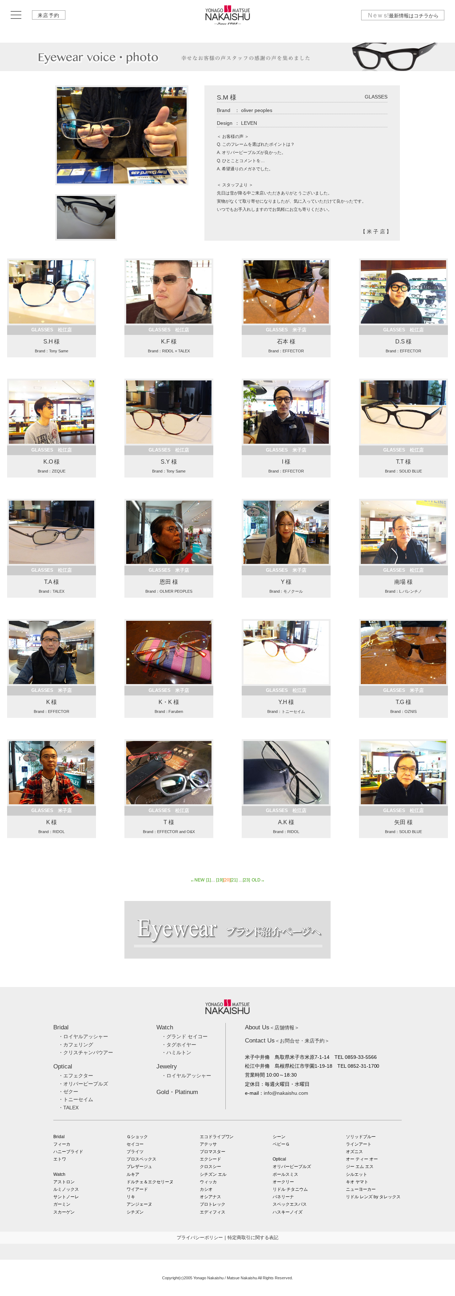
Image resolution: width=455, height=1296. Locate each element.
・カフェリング (75, 1044)
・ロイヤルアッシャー (83, 1036)
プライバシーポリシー (200, 1237)
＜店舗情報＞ (272, 1027)
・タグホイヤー (178, 1044)
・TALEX (68, 1107)
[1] (208, 880)
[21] (233, 880)
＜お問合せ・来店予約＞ (287, 1041)
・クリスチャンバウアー (85, 1052)
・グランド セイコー (184, 1036)
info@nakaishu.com (286, 1093)
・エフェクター (75, 1075)
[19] (219, 880)
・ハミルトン (176, 1052)
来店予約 (49, 15)
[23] (246, 880)
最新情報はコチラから (403, 15)
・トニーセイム (75, 1099)
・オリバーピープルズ (83, 1084)
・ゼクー (68, 1091)
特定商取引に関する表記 (253, 1237)
